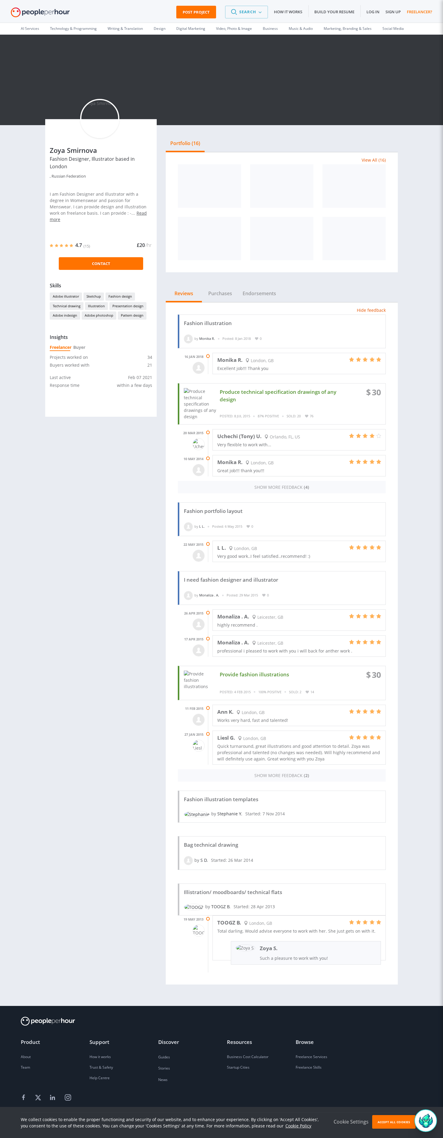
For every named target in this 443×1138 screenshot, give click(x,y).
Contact (101, 263)
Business (270, 28)
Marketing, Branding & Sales (348, 28)
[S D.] (188, 860)
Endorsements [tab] (259, 293)
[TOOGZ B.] (194, 906)
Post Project (196, 12)
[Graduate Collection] (209, 238)
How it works (288, 11)
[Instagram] (68, 1098)
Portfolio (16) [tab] (185, 143)
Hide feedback (371, 310)
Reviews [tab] (183, 293)
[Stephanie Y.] (197, 814)
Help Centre (100, 1077)
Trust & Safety (101, 1067)
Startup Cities (238, 1067)
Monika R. (207, 338)
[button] (246, 12)
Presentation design (127, 306)
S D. (204, 860)
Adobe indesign (65, 315)
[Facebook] (24, 1098)
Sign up (393, 11)
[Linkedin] (53, 1098)
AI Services (30, 28)
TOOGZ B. (221, 906)
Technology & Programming (73, 28)
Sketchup (93, 296)
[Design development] (281, 238)
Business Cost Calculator (248, 1056)
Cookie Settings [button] (351, 1121)
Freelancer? (419, 11)
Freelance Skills (309, 1067)
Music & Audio (301, 28)
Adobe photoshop (99, 315)
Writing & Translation (125, 28)
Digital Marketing (190, 28)
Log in (372, 11)
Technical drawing (66, 306)
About (26, 1056)
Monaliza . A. (209, 595)
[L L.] (188, 526)
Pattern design (132, 315)
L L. (202, 526)
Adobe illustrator (66, 296)
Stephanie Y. (229, 814)
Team (25, 1067)
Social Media (393, 28)
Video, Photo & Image (234, 28)
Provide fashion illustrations (254, 674)
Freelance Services (311, 1056)
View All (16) (374, 160)
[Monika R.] (188, 338)
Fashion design (120, 296)
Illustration (96, 306)
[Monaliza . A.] (188, 595)
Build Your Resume (334, 11)
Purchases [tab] (220, 293)
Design (159, 28)
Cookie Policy (298, 1126)
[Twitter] (39, 1098)
